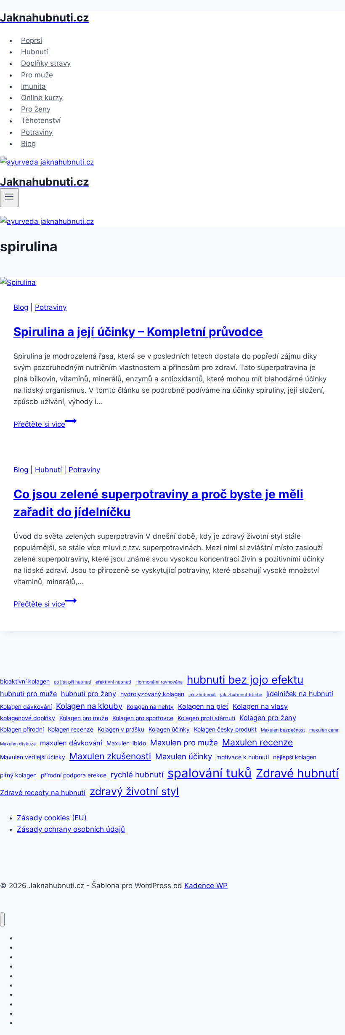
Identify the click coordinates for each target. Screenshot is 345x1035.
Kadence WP (206, 885)
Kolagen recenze (70, 729)
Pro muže (37, 75)
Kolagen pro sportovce (142, 718)
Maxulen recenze (257, 742)
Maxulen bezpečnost (283, 730)
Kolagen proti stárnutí (206, 718)
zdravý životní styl (134, 791)
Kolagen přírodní (22, 729)
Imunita (33, 86)
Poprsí (31, 40)
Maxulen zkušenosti (110, 756)
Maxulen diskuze (18, 744)
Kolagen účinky (169, 729)
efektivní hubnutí (113, 682)
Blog (28, 143)
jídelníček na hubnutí (299, 693)
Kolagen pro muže (83, 718)
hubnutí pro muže (28, 693)
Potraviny (37, 132)
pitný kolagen (18, 775)
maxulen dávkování (71, 743)
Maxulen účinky (183, 756)
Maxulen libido (126, 743)
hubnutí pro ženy (88, 693)
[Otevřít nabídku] (9, 197)
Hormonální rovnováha (159, 682)
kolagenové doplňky (27, 718)
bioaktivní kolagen (25, 681)
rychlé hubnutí (137, 774)
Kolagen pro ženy (267, 717)
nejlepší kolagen (294, 757)
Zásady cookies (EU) (52, 818)
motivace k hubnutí (242, 757)
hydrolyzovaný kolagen (152, 694)
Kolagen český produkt (225, 729)
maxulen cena (323, 730)
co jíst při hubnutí (72, 682)
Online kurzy (42, 97)
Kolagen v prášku (121, 729)
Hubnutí (34, 52)
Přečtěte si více (45, 424)
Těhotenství (41, 121)
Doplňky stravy (46, 63)
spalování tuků (209, 773)
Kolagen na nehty (150, 706)
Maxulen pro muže (184, 742)
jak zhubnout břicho (241, 694)
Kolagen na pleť (203, 706)
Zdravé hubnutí (297, 773)
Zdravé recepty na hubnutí (42, 792)
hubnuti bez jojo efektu (245, 679)
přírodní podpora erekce (73, 775)
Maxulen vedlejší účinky (32, 757)
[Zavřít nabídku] (2, 919)
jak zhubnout (202, 694)
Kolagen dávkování (26, 706)
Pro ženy (35, 109)
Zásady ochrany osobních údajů (71, 829)
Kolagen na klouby (89, 705)
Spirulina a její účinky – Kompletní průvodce (138, 332)
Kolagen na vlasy (260, 706)
